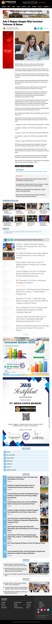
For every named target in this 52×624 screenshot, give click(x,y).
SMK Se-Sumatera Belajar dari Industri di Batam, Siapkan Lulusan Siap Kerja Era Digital (16, 565)
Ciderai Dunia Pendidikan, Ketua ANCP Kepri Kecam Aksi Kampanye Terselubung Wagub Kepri (26, 574)
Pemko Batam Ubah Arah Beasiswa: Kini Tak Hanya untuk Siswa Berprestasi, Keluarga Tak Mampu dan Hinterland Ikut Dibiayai (16, 570)
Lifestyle (40, 6)
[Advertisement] (8, 89)
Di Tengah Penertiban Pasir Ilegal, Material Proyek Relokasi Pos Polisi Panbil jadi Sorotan (32, 255)
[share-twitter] (38, 28)
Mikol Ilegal (9, 461)
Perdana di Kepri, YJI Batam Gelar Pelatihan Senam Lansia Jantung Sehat (15, 584)
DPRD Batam (29, 602)
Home (4, 18)
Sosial (28, 6)
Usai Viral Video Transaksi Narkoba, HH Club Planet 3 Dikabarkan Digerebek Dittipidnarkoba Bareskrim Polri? (31, 319)
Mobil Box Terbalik (11, 470)
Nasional (16, 605)
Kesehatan (41, 604)
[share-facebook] (35, 28)
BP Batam (22, 166)
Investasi (28, 604)
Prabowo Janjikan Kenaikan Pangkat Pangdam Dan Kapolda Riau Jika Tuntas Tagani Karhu (31, 246)
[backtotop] (26, 596)
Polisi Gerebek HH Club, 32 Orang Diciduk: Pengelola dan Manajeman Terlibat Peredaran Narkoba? (32, 310)
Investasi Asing (29, 166)
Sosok (40, 607)
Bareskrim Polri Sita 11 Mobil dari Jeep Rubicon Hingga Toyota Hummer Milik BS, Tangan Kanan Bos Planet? (32, 301)
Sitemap (44, 617)
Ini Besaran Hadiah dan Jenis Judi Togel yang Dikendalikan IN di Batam (22, 478)
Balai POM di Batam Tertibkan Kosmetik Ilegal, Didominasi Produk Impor (16, 592)
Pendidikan (46, 6)
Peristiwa (24, 6)
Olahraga (34, 6)
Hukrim (18, 6)
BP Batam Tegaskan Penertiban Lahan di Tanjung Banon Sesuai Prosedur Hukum (20, 486)
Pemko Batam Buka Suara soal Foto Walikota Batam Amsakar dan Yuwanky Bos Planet (31, 264)
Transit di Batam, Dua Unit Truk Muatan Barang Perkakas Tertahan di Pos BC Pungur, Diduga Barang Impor (31, 273)
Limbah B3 (9, 464)
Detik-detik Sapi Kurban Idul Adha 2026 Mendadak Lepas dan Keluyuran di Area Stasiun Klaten (23, 528)
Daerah (13, 6)
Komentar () (46, 28)
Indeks (8, 6)
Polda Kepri (4, 607)
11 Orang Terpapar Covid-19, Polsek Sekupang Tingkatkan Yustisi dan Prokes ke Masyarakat (16, 588)
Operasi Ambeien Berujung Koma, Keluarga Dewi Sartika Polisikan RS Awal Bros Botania (32, 328)
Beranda (4, 6)
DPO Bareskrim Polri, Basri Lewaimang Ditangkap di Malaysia (31, 281)
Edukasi (3, 604)
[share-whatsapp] (41, 28)
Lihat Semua (26, 334)
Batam (17, 166)
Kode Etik (40, 617)
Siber (47, 615)
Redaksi (43, 615)
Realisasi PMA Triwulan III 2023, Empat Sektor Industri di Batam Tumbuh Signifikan (32, 171)
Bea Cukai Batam (11, 455)
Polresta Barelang (18, 607)
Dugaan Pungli (10, 458)
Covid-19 (9, 467)
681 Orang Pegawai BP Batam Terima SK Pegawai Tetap (26, 543)
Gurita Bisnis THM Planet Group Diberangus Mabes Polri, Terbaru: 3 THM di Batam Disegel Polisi (32, 291)
